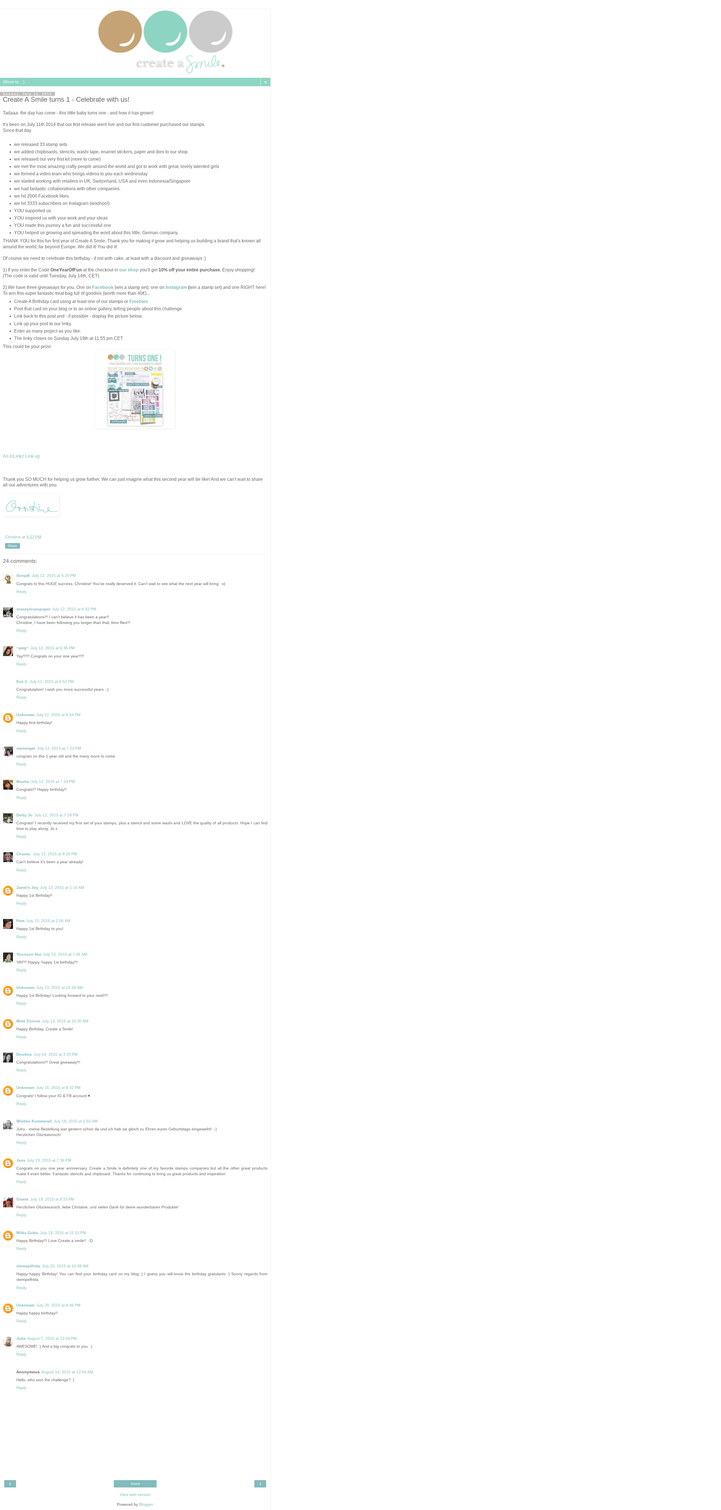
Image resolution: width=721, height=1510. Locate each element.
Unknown (25, 714)
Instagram (176, 287)
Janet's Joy (27, 887)
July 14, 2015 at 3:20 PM (56, 1054)
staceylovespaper (33, 609)
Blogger (146, 1504)
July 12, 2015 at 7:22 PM (59, 748)
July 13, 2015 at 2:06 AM (48, 920)
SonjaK (23, 575)
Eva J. (22, 681)
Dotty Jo (24, 815)
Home (135, 1484)
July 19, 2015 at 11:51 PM (63, 1232)
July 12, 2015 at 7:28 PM (56, 815)
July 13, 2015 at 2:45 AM (65, 954)
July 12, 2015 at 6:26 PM (54, 575)
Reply (21, 591)
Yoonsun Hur (28, 954)
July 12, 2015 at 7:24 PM (53, 781)
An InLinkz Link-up (21, 456)
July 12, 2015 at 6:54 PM (58, 714)
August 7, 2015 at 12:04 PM (52, 1338)
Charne (23, 854)
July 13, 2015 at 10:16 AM (59, 987)
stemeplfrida (28, 1266)
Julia (21, 1338)
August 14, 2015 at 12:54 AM (67, 1372)
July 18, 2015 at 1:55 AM (76, 1121)
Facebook (103, 287)
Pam (20, 920)
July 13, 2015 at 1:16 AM (62, 887)
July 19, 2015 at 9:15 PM (52, 1199)
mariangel (25, 748)
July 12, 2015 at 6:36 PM (52, 648)
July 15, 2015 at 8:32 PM (58, 1087)
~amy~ (22, 648)
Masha (22, 781)
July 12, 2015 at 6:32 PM (74, 609)
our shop (129, 269)
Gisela (22, 1199)
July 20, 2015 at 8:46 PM (58, 1305)
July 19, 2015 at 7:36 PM (49, 1160)
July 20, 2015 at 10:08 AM (65, 1266)
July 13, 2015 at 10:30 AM (65, 1021)
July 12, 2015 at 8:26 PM (55, 854)
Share (12, 546)
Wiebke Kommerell (34, 1121)
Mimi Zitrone (28, 1021)
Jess (20, 1160)
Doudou (24, 1054)
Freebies (139, 301)
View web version (135, 1494)
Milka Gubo (27, 1232)
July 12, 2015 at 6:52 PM (52, 681)
